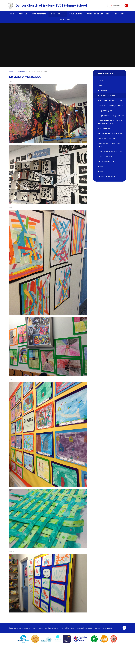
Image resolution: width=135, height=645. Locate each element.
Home (11, 71)
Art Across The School (39, 71)
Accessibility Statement (85, 628)
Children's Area (22, 71)
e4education (54, 628)
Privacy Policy (107, 628)
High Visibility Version (67, 628)
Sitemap (97, 628)
